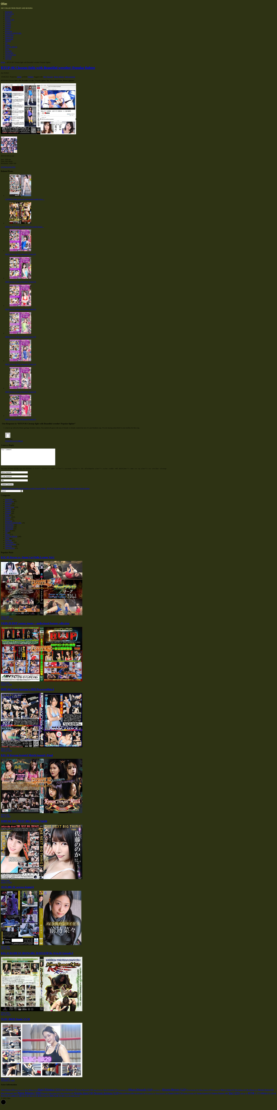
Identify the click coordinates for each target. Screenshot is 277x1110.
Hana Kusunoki (123, 1090)
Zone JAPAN (10, 548)
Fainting (8, 25)
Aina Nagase (8, 1090)
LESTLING (9, 35)
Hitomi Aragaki (192, 1090)
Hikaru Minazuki (140, 1089)
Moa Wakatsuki (9, 1093)
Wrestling (8, 57)
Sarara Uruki (175, 1093)
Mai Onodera (240, 1090)
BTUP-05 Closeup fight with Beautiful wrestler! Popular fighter (24, 488)
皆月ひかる (43, 1096)
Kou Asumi (216, 1090)
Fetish (7, 515)
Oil (6, 43)
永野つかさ (24, 1096)
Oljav (4, 3)
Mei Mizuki (251, 1090)
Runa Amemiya (162, 1093)
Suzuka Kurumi (204, 1093)
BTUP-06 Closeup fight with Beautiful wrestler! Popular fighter (48, 68)
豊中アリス (66, 1096)
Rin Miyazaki (140, 1093)
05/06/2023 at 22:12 (12, 441)
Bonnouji (8, 16)
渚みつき (33, 1096)
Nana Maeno (29, 1093)
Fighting (8, 27)
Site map (8, 59)
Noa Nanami (67, 1093)
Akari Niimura (49, 1089)
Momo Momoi (59, 77)
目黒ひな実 (55, 1096)
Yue (234, 1093)
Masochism (9, 39)
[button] (3, 1102)
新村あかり (267, 1093)
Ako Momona (69, 1090)
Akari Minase (30, 1090)
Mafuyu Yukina (227, 1090)
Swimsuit (8, 51)
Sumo (7, 49)
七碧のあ (243, 1093)
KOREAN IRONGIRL (13, 33)
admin (19, 77)
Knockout (8, 31)
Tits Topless (9, 53)
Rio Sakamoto (151, 1093)
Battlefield (8, 12)
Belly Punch (9, 14)
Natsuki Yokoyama (51, 1093)
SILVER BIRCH (11, 47)
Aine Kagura (19, 1090)
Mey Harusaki (48, 77)
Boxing (7, 18)
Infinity (7, 29)
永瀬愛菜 (14, 1096)
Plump (7, 45)
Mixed (7, 531)
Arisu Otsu (98, 1090)
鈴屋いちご (75, 1096)
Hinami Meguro (174, 1089)
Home (3, 62)
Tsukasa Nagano (219, 1093)
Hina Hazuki (157, 1090)
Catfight (8, 22)
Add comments (70, 77)
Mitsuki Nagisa (266, 1090)
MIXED (8, 41)
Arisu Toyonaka (110, 1090)
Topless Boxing (10, 55)
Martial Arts (9, 37)
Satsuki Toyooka (189, 1093)
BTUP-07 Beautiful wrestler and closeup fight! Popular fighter (68, 488)
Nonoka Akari (83, 1093)
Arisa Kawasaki (85, 1090)
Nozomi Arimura (106, 1093)
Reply (21, 441)
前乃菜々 (254, 1093)
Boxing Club (9, 20)
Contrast (8, 23)
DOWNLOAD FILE (8, 167)
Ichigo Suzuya (205, 1090)
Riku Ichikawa (126, 1093)
